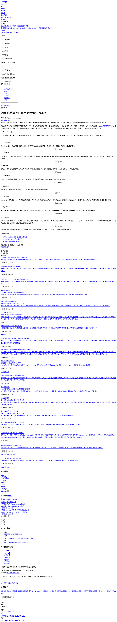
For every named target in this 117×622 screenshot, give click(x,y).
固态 (2, 387)
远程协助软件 (5, 247)
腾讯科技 (9, 591)
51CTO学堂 (8, 542)
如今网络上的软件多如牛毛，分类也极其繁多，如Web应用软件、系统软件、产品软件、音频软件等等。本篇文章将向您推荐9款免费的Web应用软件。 (49, 391)
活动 (5, 100)
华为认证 (23, 28)
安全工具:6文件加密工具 (12, 400)
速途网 (54, 591)
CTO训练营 (24, 542)
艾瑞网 (43, 591)
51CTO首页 (4, 2)
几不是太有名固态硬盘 (12, 375)
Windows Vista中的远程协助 (13, 239)
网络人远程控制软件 (7, 361)
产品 (8, 387)
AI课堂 (3, 19)
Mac (2, 372)
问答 (8, 32)
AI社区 (6, 95)
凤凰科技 (21, 591)
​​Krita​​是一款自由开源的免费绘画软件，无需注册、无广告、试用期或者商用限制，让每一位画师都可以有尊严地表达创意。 (40, 460)
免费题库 (47, 28)
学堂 (2, 6)
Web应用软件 (5, 398)
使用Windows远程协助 (11, 241)
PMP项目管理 (40, 28)
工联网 (72, 591)
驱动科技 (27, 591)
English (6, 559)
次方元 (110, 591)
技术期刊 (7, 98)
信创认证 (17, 28)
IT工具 (3, 312)
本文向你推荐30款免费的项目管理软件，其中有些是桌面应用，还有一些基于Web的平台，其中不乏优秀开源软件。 (38, 415)
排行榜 (12, 26)
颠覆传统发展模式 (11, 266)
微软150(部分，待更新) (12, 422)
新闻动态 (7, 553)
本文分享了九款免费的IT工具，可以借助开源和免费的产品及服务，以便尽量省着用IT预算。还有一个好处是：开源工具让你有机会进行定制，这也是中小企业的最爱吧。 (55, 306)
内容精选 (7, 89)
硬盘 (5, 387)
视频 (5, 91)
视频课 (3, 26)
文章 (2, 32)
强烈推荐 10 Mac (11, 363)
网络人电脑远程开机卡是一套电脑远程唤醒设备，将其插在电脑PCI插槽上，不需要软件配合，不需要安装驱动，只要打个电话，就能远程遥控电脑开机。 (50, 260)
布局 (8, 290)
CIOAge (11, 534)
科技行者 (33, 591)
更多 (10, 496)
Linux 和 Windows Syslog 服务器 (15, 338)
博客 (2, 4)
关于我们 (7, 551)
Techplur (19, 534)
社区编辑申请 (5, 105)
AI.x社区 (30, 538)
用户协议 (7, 561)
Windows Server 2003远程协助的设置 (16, 237)
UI (6, 290)
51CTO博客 (8, 538)
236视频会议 (85, 591)
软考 (12, 28)
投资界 (106, 591)
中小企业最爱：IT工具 (12, 303)
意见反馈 (7, 557)
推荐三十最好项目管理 (12, 413)
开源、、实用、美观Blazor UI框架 (15, 279)
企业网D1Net (100, 591)
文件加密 (9, 411)
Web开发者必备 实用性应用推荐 (15, 389)
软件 (4, 372)
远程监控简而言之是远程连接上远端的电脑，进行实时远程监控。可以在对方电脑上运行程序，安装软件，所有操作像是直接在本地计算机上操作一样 (49, 328)
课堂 (11, 32)
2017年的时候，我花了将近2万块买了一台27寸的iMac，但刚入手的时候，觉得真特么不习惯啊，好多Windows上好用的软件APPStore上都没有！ (47, 365)
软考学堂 (26, 26)
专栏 (13, 32)
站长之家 (49, 591)
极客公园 (78, 591)
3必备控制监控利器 (14, 257)
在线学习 (4, 30)
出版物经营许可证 (13, 583)
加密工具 (15, 411)
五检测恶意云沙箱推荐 (12, 433)
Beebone (13, 301)
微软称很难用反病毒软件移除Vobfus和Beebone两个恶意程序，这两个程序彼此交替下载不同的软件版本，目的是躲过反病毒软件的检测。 (45, 294)
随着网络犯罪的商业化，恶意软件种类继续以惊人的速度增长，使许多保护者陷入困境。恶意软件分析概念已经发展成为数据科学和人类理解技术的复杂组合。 (52, 448)
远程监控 (4, 335)
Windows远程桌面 (103, 126)
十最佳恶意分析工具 (11, 445)
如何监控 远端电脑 (11, 326)
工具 (7, 372)
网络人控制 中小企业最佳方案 (16, 349)
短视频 (16, 26)
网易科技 (15, 591)
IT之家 (68, 591)
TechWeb (38, 591)
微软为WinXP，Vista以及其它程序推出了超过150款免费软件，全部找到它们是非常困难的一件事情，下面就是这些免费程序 (40, 424)
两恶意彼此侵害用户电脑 (12, 292)
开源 (6, 312)
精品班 (3, 8)
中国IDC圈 (92, 591)
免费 (9, 312)
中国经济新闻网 (61, 591)
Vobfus (9, 301)
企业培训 (4, 15)
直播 (16, 32)
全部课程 (4, 28)
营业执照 (4, 583)
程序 (13, 454)
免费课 (3, 13)
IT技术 (34, 28)
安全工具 (4, 411)
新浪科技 (4, 591)
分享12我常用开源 (11, 458)
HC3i (15, 534)
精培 (13, 542)
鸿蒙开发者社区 (6, 17)
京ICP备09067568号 (13, 573)
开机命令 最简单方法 (12, 315)
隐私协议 (7, 563)
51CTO (6, 534)
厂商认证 (29, 28)
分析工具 (9, 454)
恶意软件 (4, 301)
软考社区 (4, 10)
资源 (5, 32)
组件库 (3, 290)
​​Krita (2, 467)
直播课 (20, 26)
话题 (5, 93)
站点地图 (7, 555)
